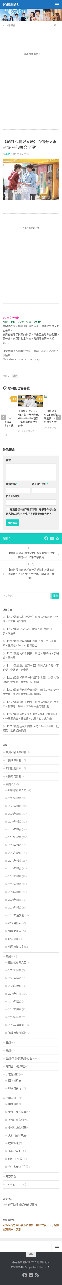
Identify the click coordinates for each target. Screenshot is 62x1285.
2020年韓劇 (15, 813)
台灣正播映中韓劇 (16, 752)
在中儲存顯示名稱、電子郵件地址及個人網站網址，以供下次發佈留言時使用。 (31, 511)
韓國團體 (13, 938)
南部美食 (11, 1176)
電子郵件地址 (40, 483)
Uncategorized (13, 1184)
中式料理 (13, 1104)
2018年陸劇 (15, 1001)
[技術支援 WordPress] (21, 1267)
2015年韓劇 (9, 25)
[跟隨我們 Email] (52, 538)
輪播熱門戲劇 (13, 776)
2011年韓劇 (15, 884)
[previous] (3, 417)
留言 (8, 460)
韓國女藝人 (14, 931)
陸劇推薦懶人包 (17, 962)
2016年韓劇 (15, 845)
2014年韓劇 (15, 860)
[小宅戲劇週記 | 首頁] (13, 4)
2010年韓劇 (15, 892)
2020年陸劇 (15, 985)
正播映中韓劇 (13, 760)
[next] (58, 417)
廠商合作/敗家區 (15, 1066)
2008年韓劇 (15, 907)
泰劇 (8, 1050)
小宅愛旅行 (12, 1074)
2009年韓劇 (15, 899)
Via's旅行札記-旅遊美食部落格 (20, 1204)
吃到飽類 (13, 1143)
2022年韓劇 (15, 798)
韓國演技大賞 (16, 946)
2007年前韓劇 (16, 915)
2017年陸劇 (15, 1009)
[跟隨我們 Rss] (57, 538)
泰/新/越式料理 (17, 1127)
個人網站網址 (13, 496)
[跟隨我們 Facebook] (46, 538)
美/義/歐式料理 (17, 1119)
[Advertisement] (31, 87)
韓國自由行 (14, 1088)
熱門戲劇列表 (13, 768)
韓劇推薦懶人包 (17, 790)
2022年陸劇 (15, 970)
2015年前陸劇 (16, 1025)
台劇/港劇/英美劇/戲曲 (19, 1058)
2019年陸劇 (15, 993)
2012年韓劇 (15, 876)
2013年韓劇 (15, 868)
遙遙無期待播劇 (17, 1032)
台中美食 (11, 1098)
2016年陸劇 (15, 1017)
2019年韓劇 (15, 821)
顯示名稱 (11, 483)
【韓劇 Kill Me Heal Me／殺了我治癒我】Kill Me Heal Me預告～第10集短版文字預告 (28, 418)
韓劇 (15, 376)
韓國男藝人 (14, 923)
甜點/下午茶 (15, 1158)
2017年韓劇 (15, 837)
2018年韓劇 (15, 829)
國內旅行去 (14, 1080)
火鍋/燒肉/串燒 (17, 1135)
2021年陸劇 (15, 978)
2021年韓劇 (15, 806)
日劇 (8, 1042)
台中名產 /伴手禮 (18, 1166)
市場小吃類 (14, 1151)
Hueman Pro (45, 1267)
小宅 (7, 154)
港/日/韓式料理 (17, 1112)
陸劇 (8, 956)
